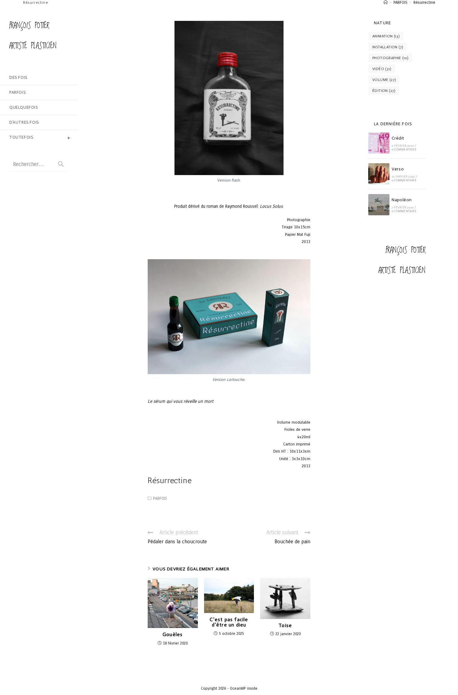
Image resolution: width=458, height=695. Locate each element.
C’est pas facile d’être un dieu (229, 622)
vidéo (381, 69)
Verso (398, 169)
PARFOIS (160, 498)
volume (384, 80)
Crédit (398, 138)
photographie (390, 58)
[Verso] (378, 173)
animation (386, 36)
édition (383, 90)
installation (387, 47)
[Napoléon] (378, 204)
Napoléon (402, 199)
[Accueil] (386, 2)
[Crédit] (378, 143)
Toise (285, 625)
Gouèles (173, 634)
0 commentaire (404, 149)
